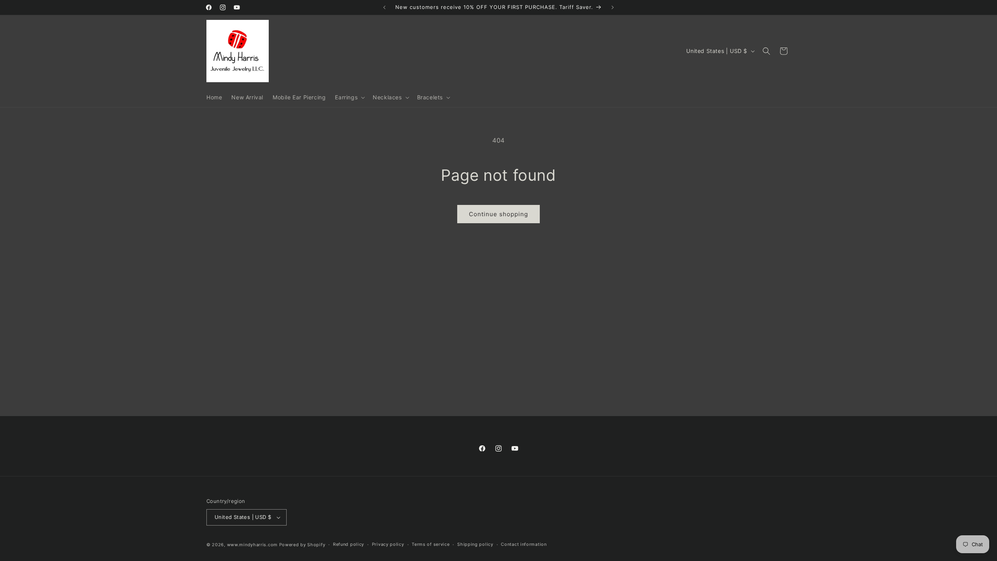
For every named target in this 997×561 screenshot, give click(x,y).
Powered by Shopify (302, 544)
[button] (349, 97)
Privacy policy (388, 544)
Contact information (523, 544)
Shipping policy (475, 544)
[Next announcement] (612, 7)
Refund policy (348, 544)
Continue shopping (498, 214)
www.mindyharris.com (252, 544)
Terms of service (430, 544)
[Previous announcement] (384, 7)
